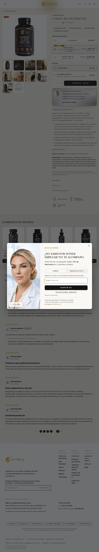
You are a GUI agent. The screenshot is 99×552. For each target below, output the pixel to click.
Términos (47, 295)
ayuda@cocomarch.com (53, 304)
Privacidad (54, 295)
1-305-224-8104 (64, 302)
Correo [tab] (55, 271)
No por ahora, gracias (66, 292)
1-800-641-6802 (49, 302)
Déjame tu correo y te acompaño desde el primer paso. (64, 276)
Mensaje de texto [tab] (77, 271)
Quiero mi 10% (66, 288)
